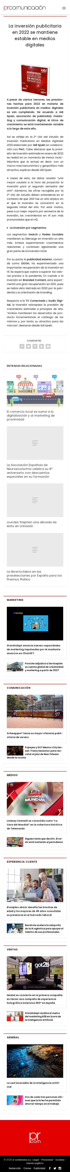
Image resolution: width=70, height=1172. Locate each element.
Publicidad (39, 1168)
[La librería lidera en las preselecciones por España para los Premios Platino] (35, 550)
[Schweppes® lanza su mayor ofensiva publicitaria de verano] (35, 711)
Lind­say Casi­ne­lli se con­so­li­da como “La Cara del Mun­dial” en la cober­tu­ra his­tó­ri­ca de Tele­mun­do (34, 824)
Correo (27, 1168)
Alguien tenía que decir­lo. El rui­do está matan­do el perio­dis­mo (44, 840)
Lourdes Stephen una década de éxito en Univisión (32, 524)
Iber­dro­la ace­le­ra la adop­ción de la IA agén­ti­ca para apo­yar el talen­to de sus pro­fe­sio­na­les (44, 929)
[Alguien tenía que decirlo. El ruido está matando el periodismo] (15, 842)
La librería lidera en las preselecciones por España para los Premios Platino (34, 575)
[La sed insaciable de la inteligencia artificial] (35, 1061)
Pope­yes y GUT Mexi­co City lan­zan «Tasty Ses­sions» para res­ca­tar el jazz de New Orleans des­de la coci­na (35, 752)
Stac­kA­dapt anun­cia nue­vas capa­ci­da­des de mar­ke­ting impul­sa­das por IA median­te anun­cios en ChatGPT (34, 649)
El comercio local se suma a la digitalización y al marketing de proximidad (31, 415)
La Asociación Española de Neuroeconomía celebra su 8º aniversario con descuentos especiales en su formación (30, 471)
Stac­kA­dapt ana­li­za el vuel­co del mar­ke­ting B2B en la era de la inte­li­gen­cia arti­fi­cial (43, 1016)
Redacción (15, 1168)
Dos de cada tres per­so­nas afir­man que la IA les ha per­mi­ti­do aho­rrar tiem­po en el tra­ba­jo (44, 1100)
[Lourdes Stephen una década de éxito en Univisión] (35, 500)
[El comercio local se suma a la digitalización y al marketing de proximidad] (35, 390)
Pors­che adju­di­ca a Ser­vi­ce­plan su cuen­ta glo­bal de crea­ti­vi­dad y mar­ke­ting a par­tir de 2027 (44, 667)
